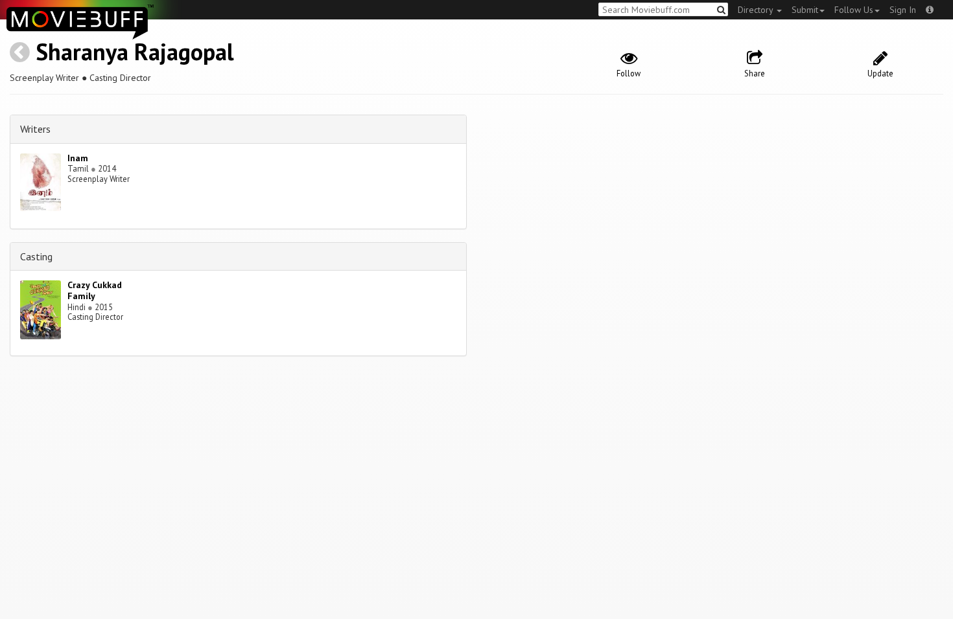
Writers (35, 128)
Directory (756, 10)
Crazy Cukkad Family (94, 290)
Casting (36, 256)
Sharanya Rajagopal (135, 51)
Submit (805, 10)
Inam (77, 158)
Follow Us (853, 10)
